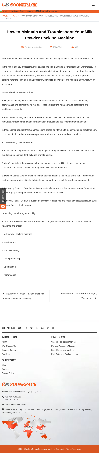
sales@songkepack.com (15, 404)
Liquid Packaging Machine (62, 350)
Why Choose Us (9, 346)
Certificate (6, 354)
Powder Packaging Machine (63, 346)
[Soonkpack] (20, 5)
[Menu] (93, 4)
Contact (5, 369)
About (4, 342)
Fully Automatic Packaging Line (64, 354)
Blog (4, 365)
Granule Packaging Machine (63, 342)
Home (5, 16)
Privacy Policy (8, 373)
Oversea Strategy (9, 350)
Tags (14, 16)
